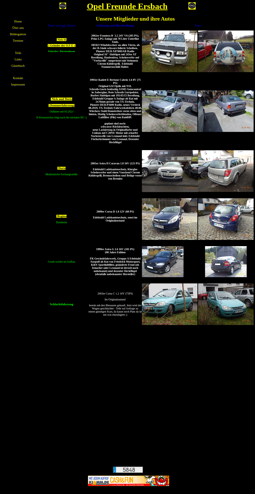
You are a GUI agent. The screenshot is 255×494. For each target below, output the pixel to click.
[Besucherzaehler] (128, 468)
